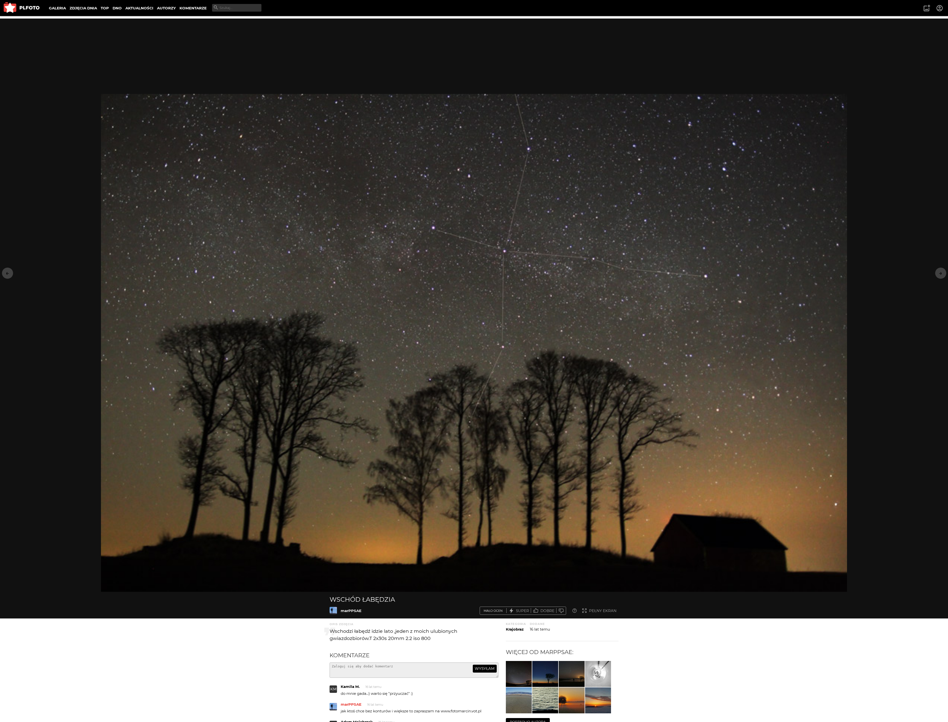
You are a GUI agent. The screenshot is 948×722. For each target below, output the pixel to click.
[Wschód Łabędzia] (333, 610)
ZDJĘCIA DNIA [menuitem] (83, 8)
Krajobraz (515, 629)
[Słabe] (561, 611)
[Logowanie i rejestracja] (940, 8)
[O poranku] (572, 700)
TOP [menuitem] (105, 8)
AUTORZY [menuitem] (166, 8)
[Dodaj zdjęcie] (926, 8)
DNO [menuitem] (117, 8)
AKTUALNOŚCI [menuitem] (139, 8)
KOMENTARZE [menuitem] (193, 8)
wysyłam (484, 668)
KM (333, 689)
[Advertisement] (474, 53)
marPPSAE (351, 610)
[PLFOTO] (21, 8)
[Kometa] (545, 674)
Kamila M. (350, 686)
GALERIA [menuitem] (57, 8)
